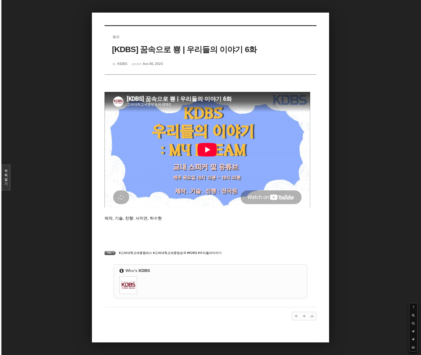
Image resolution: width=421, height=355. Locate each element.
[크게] (413, 315)
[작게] (413, 323)
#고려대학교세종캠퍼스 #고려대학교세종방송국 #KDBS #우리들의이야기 (170, 253)
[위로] (413, 331)
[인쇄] (413, 347)
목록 (6, 177)
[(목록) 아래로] (413, 339)
